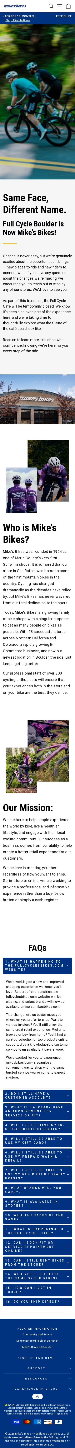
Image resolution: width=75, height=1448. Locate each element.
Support (37, 1368)
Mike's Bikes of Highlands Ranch (37, 1340)
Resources (36, 1378)
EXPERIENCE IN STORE (36, 1388)
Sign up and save (36, 1358)
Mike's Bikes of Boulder (37, 1347)
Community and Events (37, 1334)
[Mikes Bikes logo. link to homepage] (15, 6)
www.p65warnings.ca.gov (54, 1414)
